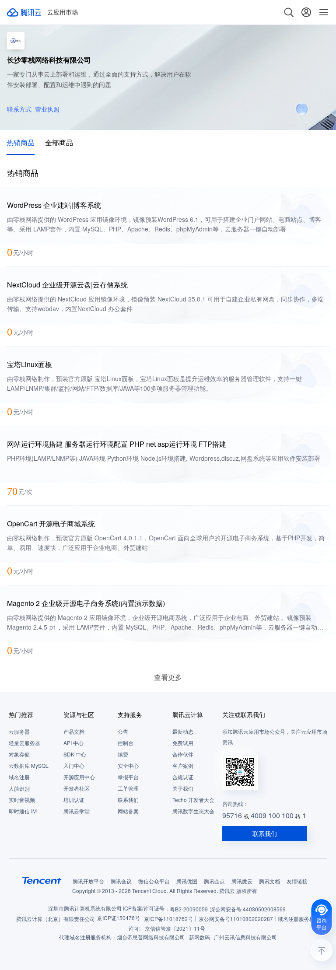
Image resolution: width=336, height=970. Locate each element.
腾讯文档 (269, 881)
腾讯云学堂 (76, 811)
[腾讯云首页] (24, 12)
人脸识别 (19, 788)
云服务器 (19, 731)
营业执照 (47, 109)
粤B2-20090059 (189, 909)
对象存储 (19, 754)
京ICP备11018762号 (168, 918)
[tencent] (42, 880)
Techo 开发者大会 (193, 799)
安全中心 (128, 765)
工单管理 (128, 788)
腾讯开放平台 (88, 881)
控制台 (125, 742)
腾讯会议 (121, 881)
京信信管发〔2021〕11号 (175, 928)
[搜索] (289, 12)
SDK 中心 (74, 754)
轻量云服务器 (24, 742)
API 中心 (73, 742)
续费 (123, 754)
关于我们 (182, 788)
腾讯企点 (214, 881)
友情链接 (297, 881)
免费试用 (182, 742)
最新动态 (182, 731)
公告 (123, 731)
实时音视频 (22, 799)
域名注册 (19, 777)
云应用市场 (62, 12)
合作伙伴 (182, 754)
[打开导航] (323, 12)
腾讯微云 (241, 881)
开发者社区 (76, 788)
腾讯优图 (186, 881)
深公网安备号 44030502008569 (248, 909)
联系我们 (128, 799)
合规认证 (182, 777)
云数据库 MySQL (29, 765)
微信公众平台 (154, 881)
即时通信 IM (23, 811)
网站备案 (128, 811)
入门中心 (73, 765)
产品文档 (73, 731)
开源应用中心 (79, 777)
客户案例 (182, 765)
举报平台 (128, 777)
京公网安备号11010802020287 (236, 918)
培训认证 (73, 799)
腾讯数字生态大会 (193, 811)
